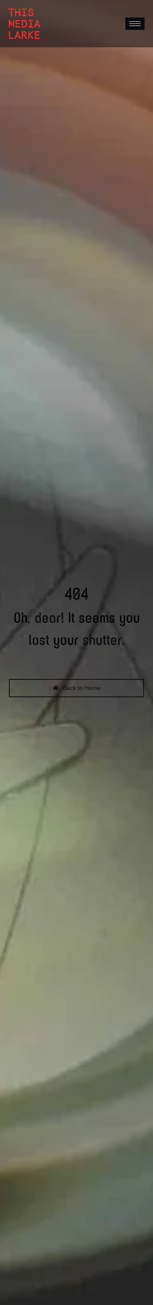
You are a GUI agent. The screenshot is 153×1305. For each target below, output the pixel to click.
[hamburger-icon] (134, 23)
